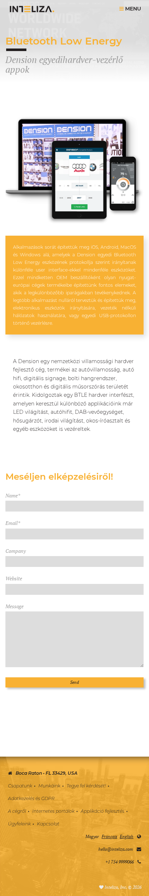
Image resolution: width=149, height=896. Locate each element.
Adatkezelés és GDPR (31, 798)
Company (15, 550)
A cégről (17, 811)
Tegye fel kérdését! (86, 785)
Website (13, 578)
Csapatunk (20, 785)
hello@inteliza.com (115, 849)
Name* (12, 495)
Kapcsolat (48, 823)
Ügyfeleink (19, 823)
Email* (12, 522)
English (126, 836)
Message (14, 606)
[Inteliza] (32, 9)
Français (109, 836)
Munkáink (49, 785)
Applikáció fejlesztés (102, 811)
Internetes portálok (53, 811)
